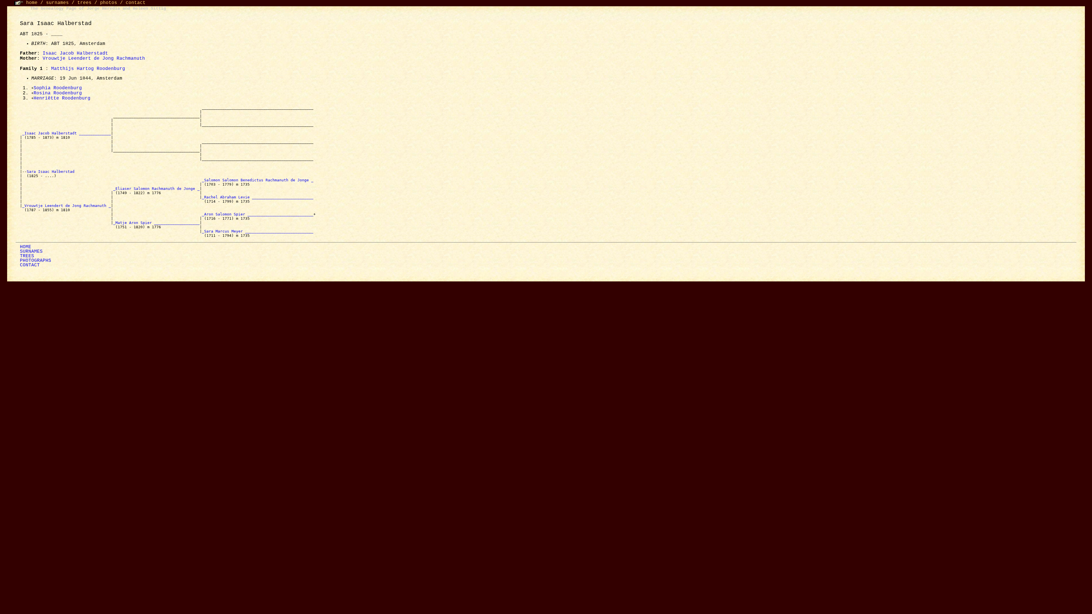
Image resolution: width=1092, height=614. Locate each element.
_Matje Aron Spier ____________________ (156, 223)
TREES (27, 256)
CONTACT (30, 265)
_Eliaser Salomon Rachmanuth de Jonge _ (156, 188)
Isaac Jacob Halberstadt (75, 53)
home (32, 2)
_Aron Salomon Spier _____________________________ (257, 214)
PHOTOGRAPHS (35, 260)
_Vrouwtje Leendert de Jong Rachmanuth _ (66, 206)
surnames (57, 2)
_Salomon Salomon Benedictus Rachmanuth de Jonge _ (257, 180)
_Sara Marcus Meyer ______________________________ (257, 231)
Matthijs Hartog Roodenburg (88, 68)
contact (136, 2)
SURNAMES (31, 251)
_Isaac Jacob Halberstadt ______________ (66, 133)
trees (84, 2)
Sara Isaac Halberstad (52, 171)
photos (108, 2)
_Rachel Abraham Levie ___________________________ (257, 197)
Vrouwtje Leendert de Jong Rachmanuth (94, 58)
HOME (25, 247)
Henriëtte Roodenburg (62, 98)
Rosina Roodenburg (58, 93)
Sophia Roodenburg (58, 88)
